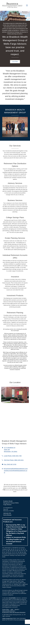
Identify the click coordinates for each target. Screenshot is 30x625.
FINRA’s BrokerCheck (7, 618)
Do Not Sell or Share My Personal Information (13, 612)
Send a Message (7, 514)
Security (17, 609)
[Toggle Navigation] (27, 5)
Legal (11, 609)
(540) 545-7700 (7, 513)
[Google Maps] (15, 421)
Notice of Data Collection (8, 611)
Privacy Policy (5, 609)
